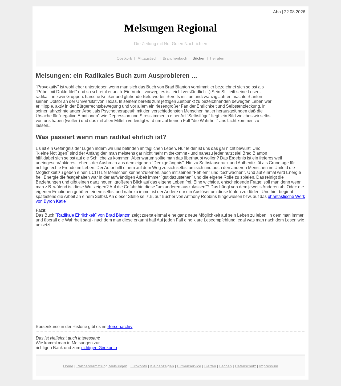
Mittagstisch (147, 58)
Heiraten (217, 58)
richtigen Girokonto (99, 347)
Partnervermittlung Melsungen (101, 366)
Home (68, 366)
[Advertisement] (170, 278)
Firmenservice (189, 366)
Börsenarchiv (119, 326)
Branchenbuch (175, 58)
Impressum (268, 366)
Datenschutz (245, 366)
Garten (210, 366)
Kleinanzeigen (162, 366)
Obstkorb (124, 58)
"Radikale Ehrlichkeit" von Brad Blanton (93, 215)
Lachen (225, 366)
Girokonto (139, 366)
